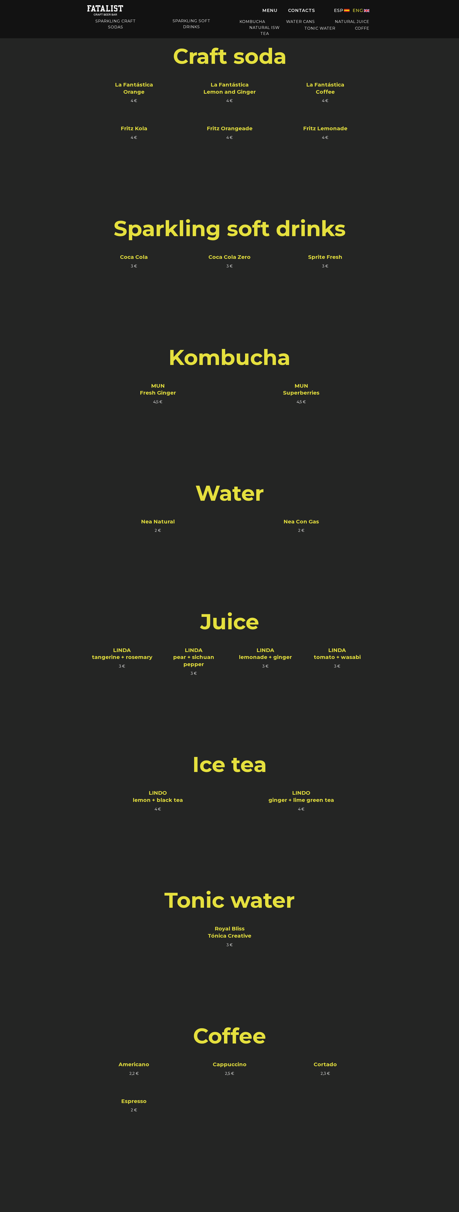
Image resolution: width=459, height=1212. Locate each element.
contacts (301, 10)
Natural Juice (352, 21)
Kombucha (252, 21)
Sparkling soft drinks (191, 24)
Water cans (300, 21)
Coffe (362, 28)
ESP (338, 10)
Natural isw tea (264, 30)
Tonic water (319, 28)
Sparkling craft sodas (115, 24)
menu (270, 10)
